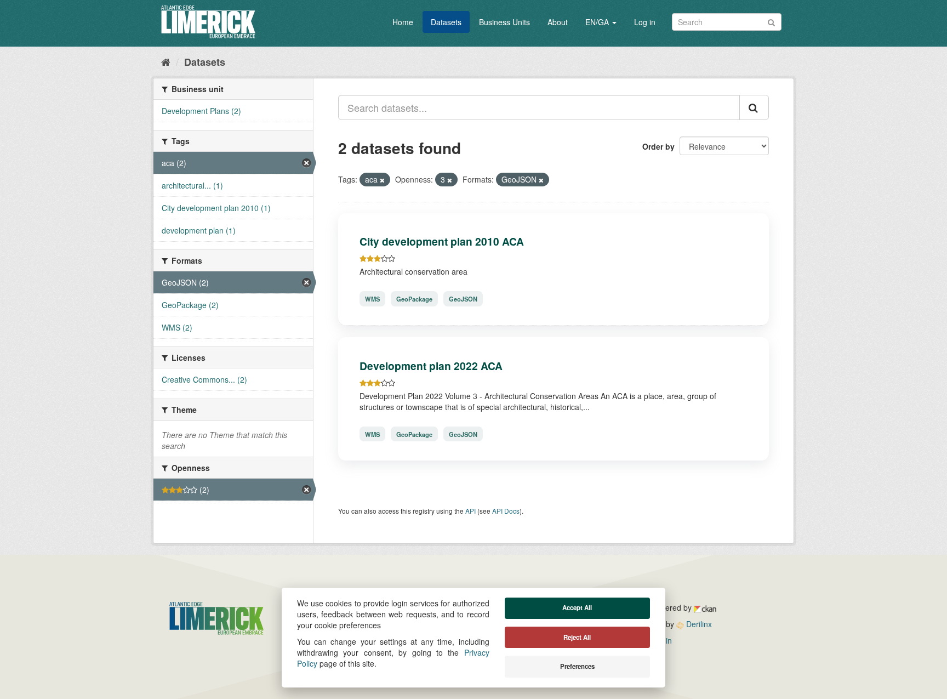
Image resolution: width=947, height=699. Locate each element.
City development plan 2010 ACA (442, 241)
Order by (658, 146)
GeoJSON (463, 298)
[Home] (165, 61)
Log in (644, 21)
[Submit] (771, 21)
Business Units (504, 21)
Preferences (577, 666)
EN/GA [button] (598, 21)
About (557, 21)
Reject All (577, 637)
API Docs (506, 510)
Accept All (577, 607)
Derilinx (698, 623)
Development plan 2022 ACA (431, 365)
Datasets (446, 21)
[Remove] (382, 179)
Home (402, 21)
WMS (372, 298)
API (470, 510)
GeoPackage (414, 298)
